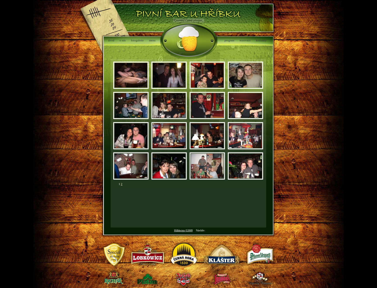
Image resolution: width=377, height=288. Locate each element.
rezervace (245, 40)
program (229, 40)
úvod (111, 40)
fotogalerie (137, 40)
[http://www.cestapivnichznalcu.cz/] (114, 269)
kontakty (261, 40)
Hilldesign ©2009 (183, 230)
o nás (123, 40)
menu (152, 40)
